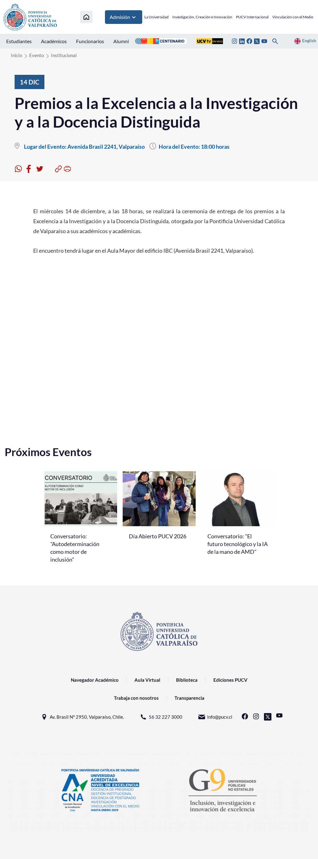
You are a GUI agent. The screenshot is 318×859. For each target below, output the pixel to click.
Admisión (120, 17)
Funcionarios (90, 41)
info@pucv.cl (219, 717)
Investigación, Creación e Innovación (202, 17)
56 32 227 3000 (165, 717)
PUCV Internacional (252, 17)
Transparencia (189, 698)
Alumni (121, 41)
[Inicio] (86, 17)
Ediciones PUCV (230, 680)
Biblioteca (187, 680)
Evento (36, 55)
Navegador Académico (95, 680)
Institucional (64, 55)
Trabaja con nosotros (136, 698)
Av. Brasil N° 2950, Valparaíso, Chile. (87, 717)
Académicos (54, 41)
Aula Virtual (147, 680)
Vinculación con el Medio (292, 17)
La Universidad (156, 17)
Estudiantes (19, 41)
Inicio (16, 55)
